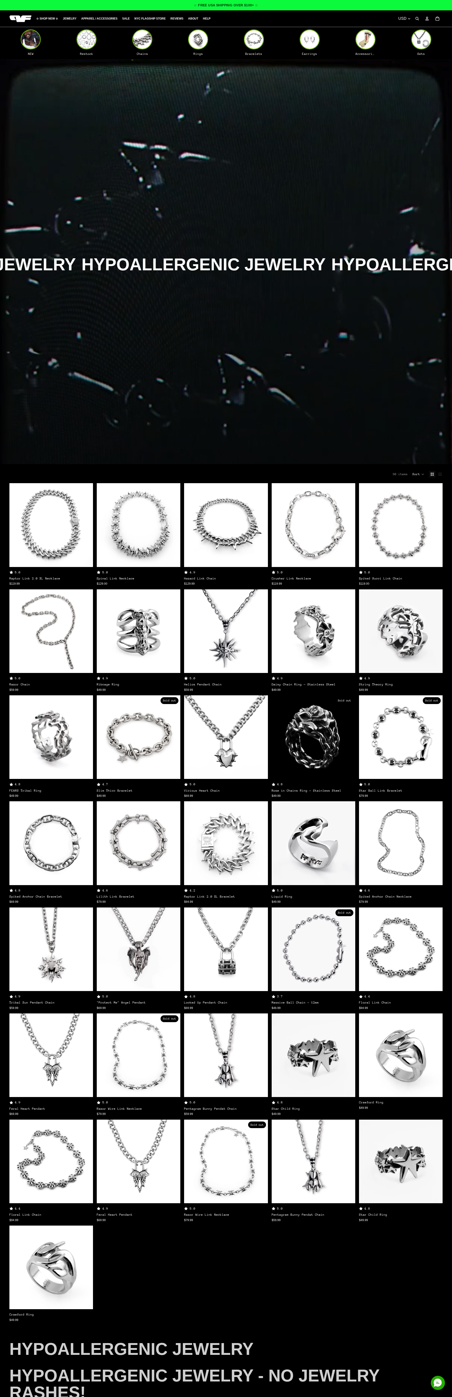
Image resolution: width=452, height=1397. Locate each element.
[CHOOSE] (85, 559)
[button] (418, 474)
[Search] (417, 18)
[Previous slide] (16, 525)
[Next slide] (86, 525)
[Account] (427, 18)
